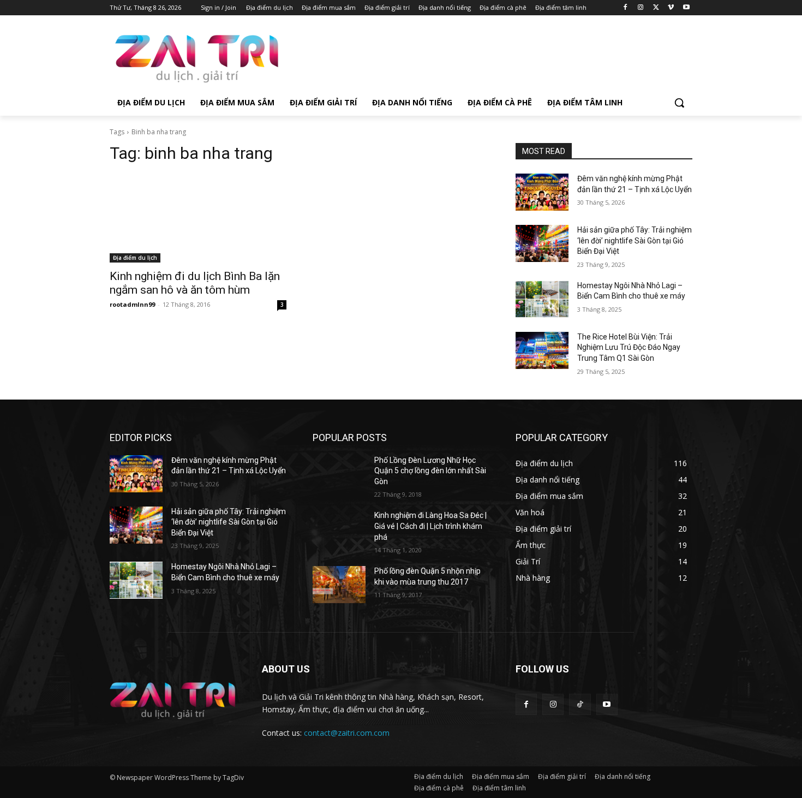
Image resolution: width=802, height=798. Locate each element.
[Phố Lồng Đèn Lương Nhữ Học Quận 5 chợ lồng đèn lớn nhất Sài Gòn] (339, 473)
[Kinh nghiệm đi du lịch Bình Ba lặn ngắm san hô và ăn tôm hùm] (198, 218)
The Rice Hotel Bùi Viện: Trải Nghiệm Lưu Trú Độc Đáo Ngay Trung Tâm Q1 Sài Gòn (628, 347)
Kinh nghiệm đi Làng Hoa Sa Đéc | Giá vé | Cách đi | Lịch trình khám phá (430, 526)
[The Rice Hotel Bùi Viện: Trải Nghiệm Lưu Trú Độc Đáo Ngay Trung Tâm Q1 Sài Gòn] (542, 350)
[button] (679, 103)
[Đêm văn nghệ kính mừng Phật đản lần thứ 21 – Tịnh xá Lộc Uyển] (542, 192)
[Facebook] (625, 8)
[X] (656, 8)
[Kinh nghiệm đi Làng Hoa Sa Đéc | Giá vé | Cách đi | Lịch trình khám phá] (339, 528)
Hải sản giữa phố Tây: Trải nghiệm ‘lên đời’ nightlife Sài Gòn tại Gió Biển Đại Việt (634, 240)
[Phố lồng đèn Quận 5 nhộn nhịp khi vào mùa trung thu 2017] (339, 584)
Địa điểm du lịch (135, 257)
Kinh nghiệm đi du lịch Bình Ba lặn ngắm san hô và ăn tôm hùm (195, 283)
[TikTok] (579, 704)
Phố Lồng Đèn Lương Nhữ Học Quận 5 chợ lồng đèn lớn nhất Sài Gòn (430, 471)
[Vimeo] (671, 8)
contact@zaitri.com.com (347, 733)
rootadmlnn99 (132, 304)
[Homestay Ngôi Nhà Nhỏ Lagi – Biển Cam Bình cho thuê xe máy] (542, 299)
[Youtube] (686, 8)
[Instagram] (641, 8)
